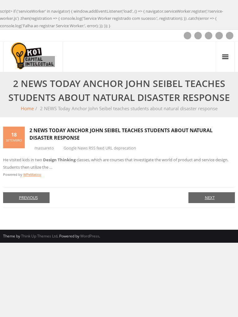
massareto (44, 148)
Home (27, 108)
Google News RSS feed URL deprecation (100, 148)
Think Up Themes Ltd (39, 236)
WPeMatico (32, 174)
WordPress (89, 236)
